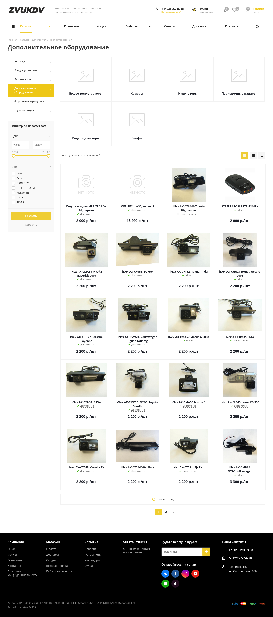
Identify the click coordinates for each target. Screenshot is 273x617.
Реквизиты (15, 560)
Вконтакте (165, 574)
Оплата (51, 549)
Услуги (12, 554)
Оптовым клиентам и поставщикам (137, 550)
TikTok (175, 584)
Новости (90, 549)
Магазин (53, 542)
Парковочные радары (239, 93)
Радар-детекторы (86, 138)
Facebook (175, 574)
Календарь (92, 560)
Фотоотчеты (93, 554)
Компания (16, 542)
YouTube (195, 574)
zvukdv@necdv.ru (240, 558)
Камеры (137, 93)
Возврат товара (57, 566)
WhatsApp (165, 584)
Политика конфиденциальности (23, 573)
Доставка (52, 554)
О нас (11, 549)
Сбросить (31, 224)
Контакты (14, 566)
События (91, 542)
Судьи (89, 566)
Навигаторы (188, 93)
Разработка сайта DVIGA (22, 607)
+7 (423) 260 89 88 (172, 9)
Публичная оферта (59, 571)
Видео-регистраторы (85, 93)
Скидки (51, 560)
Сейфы (136, 138)
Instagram (185, 574)
